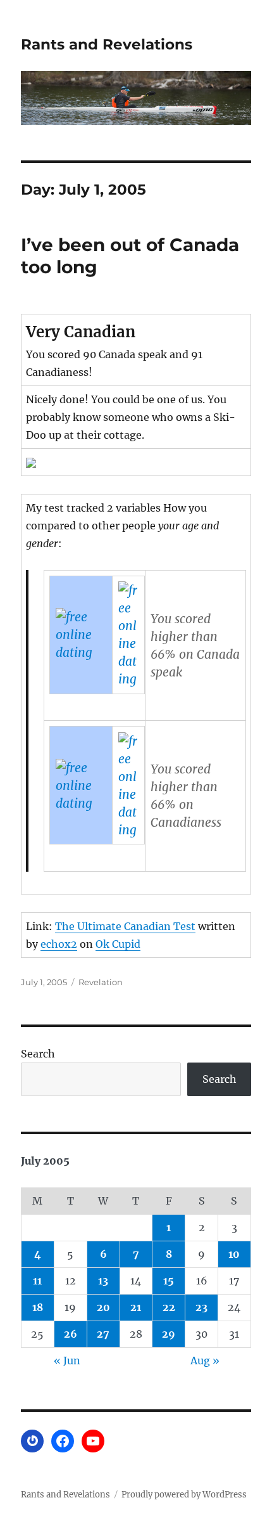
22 (169, 1307)
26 (70, 1334)
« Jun (67, 1360)
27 (103, 1334)
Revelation (100, 982)
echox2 (58, 944)
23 (201, 1307)
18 (37, 1307)
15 (168, 1280)
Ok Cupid (118, 944)
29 (168, 1334)
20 (103, 1307)
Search (38, 1053)
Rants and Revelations (106, 44)
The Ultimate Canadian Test (125, 926)
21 (135, 1307)
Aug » (204, 1360)
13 (103, 1280)
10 (234, 1254)
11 (37, 1280)
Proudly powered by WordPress (184, 1494)
